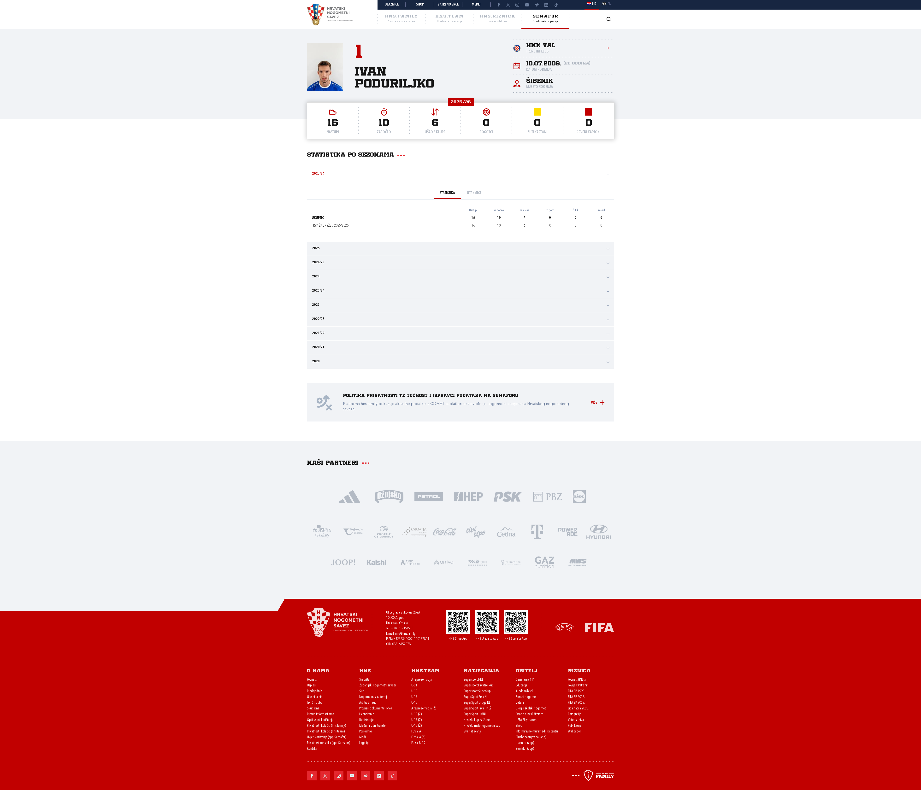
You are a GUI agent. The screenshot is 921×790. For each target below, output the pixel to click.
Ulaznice (392, 4)
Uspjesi (311, 685)
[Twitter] (508, 5)
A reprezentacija (421, 680)
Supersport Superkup (477, 691)
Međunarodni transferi (373, 726)
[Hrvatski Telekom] (537, 531)
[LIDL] (579, 496)
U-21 (414, 685)
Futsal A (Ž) (418, 737)
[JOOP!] (343, 562)
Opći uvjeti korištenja (320, 720)
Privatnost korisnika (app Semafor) (328, 743)
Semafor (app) (525, 749)
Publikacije (574, 726)
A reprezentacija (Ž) (423, 708)
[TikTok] (556, 5)
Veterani (521, 703)
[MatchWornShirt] (578, 562)
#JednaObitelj (524, 691)
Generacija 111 (525, 680)
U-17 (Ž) (416, 720)
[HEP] (468, 496)
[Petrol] (429, 496)
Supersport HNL (473, 680)
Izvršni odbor (315, 703)
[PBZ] (547, 496)
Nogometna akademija (373, 697)
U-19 (414, 691)
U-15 (414, 703)
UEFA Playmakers (526, 720)
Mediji (476, 4)
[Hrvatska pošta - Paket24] (353, 531)
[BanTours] (477, 562)
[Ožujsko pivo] (389, 496)
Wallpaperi (575, 731)
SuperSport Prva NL (476, 697)
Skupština (313, 708)
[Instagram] (517, 5)
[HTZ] (322, 531)
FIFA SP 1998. (576, 691)
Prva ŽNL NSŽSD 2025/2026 (330, 226)
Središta (364, 680)
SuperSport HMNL (475, 714)
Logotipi (364, 743)
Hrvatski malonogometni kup (482, 726)
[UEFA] (564, 627)
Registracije (366, 720)
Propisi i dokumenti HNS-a (375, 708)
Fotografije (574, 714)
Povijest (311, 680)
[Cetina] (506, 531)
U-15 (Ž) (416, 726)
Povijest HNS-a (577, 680)
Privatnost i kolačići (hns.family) (326, 726)
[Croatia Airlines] (414, 531)
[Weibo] (537, 5)
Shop (420, 4)
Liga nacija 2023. (578, 708)
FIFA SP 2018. (576, 697)
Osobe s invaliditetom (529, 714)
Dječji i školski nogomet (531, 708)
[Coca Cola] (445, 531)
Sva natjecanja (473, 731)
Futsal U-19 (418, 743)
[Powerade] (568, 531)
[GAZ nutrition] (544, 562)
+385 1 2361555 (402, 628)
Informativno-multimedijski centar (537, 731)
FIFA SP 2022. (576, 703)
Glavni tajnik (314, 697)
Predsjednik (314, 691)
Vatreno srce (448, 4)
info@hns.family (405, 634)
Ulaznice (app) (525, 743)
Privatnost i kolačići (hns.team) (326, 731)
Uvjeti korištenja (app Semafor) (326, 737)
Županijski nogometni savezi (377, 685)
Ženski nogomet (526, 697)
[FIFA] (599, 627)
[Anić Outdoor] (410, 562)
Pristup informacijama (320, 714)
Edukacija (521, 685)
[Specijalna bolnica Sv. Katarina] (511, 562)
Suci (362, 691)
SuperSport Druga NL (477, 703)
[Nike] (349, 496)
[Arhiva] (609, 19)
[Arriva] (443, 562)
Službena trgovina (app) (531, 737)
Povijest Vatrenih (578, 685)
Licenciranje (366, 714)
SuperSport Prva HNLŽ (477, 708)
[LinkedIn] (546, 5)
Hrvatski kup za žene (477, 720)
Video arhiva (576, 720)
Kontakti (312, 749)
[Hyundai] (598, 531)
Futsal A (416, 731)
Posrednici (365, 731)
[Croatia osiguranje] (383, 531)
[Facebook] (498, 5)
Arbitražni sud (368, 703)
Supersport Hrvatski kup (479, 685)
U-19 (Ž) (416, 714)
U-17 (414, 697)
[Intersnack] (475, 531)
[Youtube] (527, 5)
